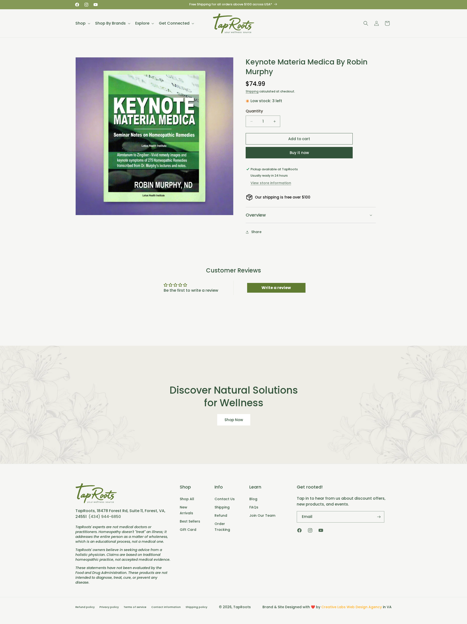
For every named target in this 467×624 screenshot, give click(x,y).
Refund (221, 515)
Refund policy (85, 607)
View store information (271, 183)
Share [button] (256, 231)
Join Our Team (262, 515)
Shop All (187, 499)
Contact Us (225, 499)
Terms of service (135, 607)
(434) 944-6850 (105, 516)
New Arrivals (186, 510)
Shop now (233, 419)
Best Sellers (190, 521)
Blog (253, 499)
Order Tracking (222, 526)
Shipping (252, 91)
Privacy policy (109, 607)
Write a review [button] (276, 287)
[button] (82, 23)
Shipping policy (196, 607)
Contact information (166, 607)
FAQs (253, 507)
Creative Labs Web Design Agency (351, 607)
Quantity (254, 111)
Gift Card (188, 529)
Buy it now (299, 152)
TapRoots (242, 607)
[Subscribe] (378, 517)
